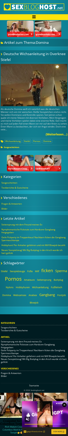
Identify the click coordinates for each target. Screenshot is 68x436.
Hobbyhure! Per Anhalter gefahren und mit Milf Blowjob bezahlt (33, 245)
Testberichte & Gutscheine (14, 187)
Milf (37, 271)
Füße (30, 271)
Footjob (61, 295)
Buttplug (58, 279)
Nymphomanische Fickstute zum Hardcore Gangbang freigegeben (28, 231)
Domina (47, 141)
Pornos (36, 141)
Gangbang (47, 295)
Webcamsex (19, 295)
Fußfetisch (56, 287)
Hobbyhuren (23, 287)
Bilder (4, 208)
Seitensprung (44, 279)
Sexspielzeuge (17, 271)
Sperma (61, 271)
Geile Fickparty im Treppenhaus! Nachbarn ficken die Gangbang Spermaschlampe (33, 239)
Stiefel (27, 141)
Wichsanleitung (13, 141)
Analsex (33, 295)
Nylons (9, 287)
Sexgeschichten (11, 147)
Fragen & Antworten (11, 203)
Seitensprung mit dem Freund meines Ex (21, 224)
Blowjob (34, 302)
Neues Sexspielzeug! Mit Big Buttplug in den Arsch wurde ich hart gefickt (31, 252)
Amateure (29, 279)
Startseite (34, 385)
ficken (47, 270)
